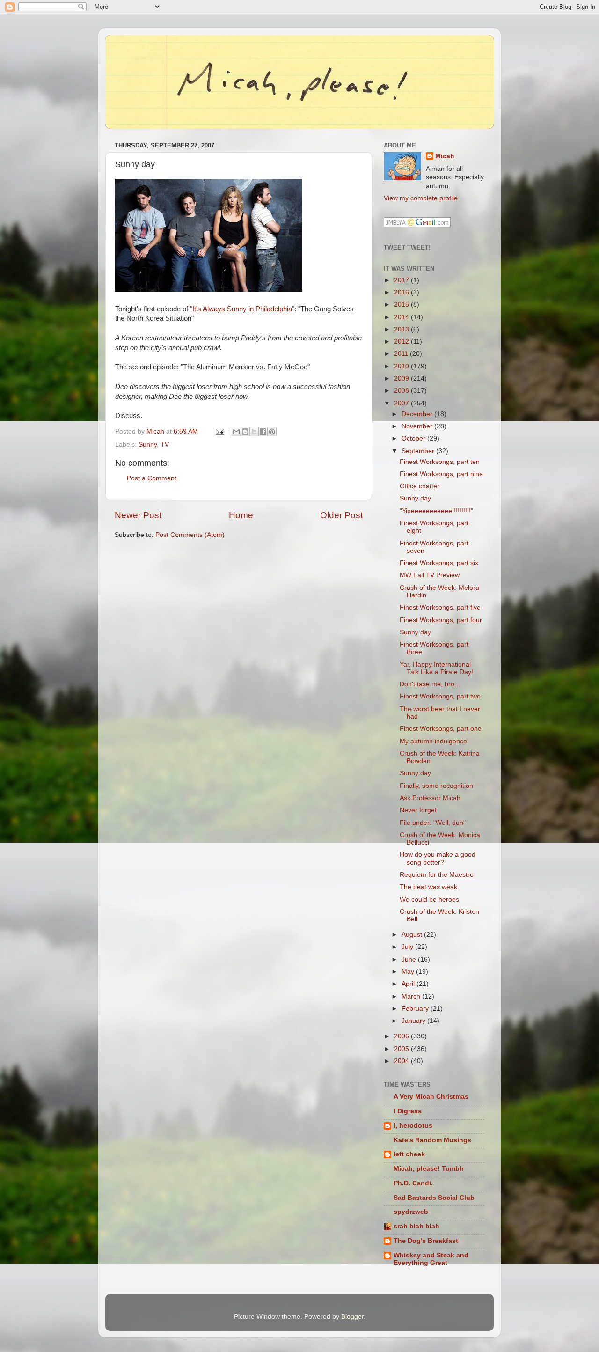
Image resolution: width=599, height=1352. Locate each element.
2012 (402, 341)
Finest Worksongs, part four (441, 620)
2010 (402, 366)
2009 (402, 378)
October (414, 438)
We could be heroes (429, 899)
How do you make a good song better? (437, 858)
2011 (402, 353)
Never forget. (419, 810)
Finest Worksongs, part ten (440, 461)
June (410, 959)
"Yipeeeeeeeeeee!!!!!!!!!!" (436, 510)
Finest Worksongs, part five (440, 607)
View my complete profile (421, 198)
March (412, 996)
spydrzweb (411, 1211)
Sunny (148, 444)
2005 (402, 1048)
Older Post (341, 515)
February (416, 1008)
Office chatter (419, 486)
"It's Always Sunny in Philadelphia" (242, 309)
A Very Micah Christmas (431, 1096)
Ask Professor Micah (430, 797)
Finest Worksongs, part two (440, 696)
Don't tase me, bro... (430, 684)
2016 (402, 292)
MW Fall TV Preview (430, 575)
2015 (402, 304)
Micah (444, 156)
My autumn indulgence (433, 741)
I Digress (408, 1111)
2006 (402, 1036)
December (418, 414)
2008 (402, 390)
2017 (402, 280)
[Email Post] (219, 431)
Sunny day (415, 498)
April (409, 983)
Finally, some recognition (436, 785)
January (414, 1020)
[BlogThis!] (245, 431)
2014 (402, 317)
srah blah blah (416, 1226)
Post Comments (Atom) (190, 534)
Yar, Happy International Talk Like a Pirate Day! (436, 668)
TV (165, 444)
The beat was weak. (429, 886)
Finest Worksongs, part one (441, 728)
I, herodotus (413, 1125)
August (413, 934)
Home (241, 515)
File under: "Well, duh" (433, 822)
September (419, 451)
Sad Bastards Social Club (434, 1197)
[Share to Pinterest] (272, 431)
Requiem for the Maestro (437, 874)
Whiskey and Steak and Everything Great (431, 1259)
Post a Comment (151, 478)
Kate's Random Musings (432, 1140)
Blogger (352, 1316)
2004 (402, 1061)
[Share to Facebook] (263, 431)
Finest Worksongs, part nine (441, 474)
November (418, 426)
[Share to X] (254, 431)
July (408, 946)
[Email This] (236, 431)
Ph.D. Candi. (413, 1183)
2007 (402, 403)
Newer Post (138, 515)
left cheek (409, 1154)
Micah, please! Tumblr (429, 1168)
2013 (402, 329)
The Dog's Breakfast (426, 1240)
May (409, 971)
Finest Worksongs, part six (439, 562)
